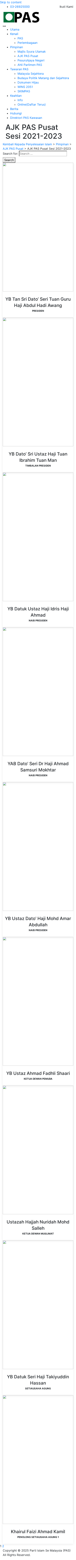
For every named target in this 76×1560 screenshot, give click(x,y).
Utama (14, 29)
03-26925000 (20, 6)
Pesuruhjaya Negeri (31, 60)
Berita (14, 109)
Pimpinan (16, 47)
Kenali (14, 34)
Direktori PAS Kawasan (26, 118)
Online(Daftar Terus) (32, 104)
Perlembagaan (27, 43)
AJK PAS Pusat (28, 56)
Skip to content (11, 2)
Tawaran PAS (19, 69)
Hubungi (16, 113)
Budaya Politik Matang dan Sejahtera (43, 78)
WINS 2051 (25, 87)
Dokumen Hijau (28, 82)
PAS (20, 38)
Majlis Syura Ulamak (32, 51)
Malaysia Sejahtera (31, 73)
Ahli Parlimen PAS (30, 65)
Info (20, 100)
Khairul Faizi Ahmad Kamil (38, 1531)
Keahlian (16, 95)
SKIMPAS (24, 91)
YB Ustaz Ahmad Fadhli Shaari (38, 1073)
